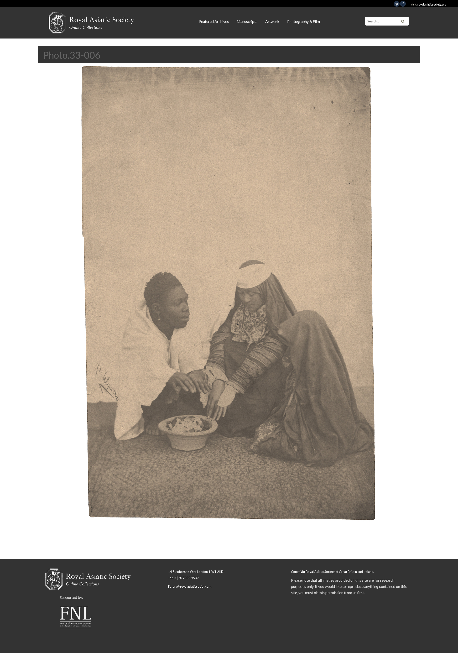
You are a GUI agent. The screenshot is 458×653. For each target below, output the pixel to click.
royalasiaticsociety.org (431, 4)
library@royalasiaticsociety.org (189, 586)
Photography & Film (303, 21)
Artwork (272, 21)
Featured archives (214, 21)
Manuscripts (247, 21)
